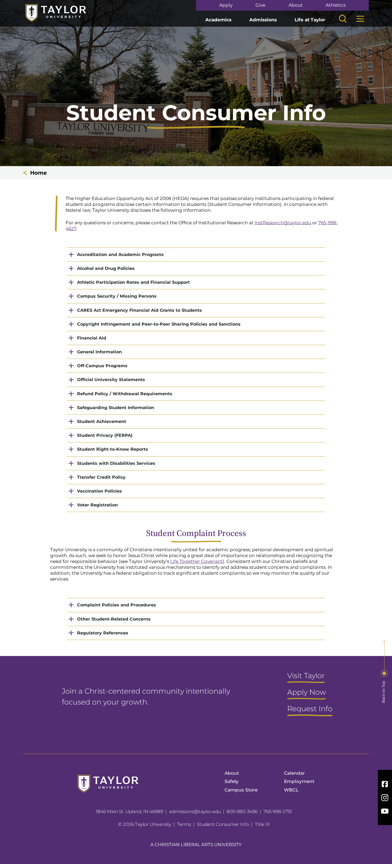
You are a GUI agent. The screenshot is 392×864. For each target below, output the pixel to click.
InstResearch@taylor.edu (282, 222)
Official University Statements (111, 379)
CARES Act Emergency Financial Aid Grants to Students (139, 310)
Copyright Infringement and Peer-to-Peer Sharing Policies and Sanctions (159, 324)
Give (260, 5)
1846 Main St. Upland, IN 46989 (129, 811)
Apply (226, 5)
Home (38, 173)
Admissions (263, 19)
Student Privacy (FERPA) (105, 435)
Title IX (262, 824)
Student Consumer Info (223, 824)
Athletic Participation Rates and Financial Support (133, 282)
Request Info (310, 709)
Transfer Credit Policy (101, 477)
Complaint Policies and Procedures (116, 604)
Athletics (336, 5)
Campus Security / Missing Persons (117, 296)
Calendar (294, 773)
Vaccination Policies (99, 491)
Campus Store (241, 790)
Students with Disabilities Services (116, 463)
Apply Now (306, 693)
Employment (299, 781)
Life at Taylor (310, 19)
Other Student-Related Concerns (114, 619)
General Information (99, 351)
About (296, 5)
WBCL (291, 790)
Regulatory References (102, 632)
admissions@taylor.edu (195, 811)
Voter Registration (97, 504)
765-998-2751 (277, 811)
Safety (232, 781)
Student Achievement (101, 421)
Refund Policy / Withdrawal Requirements (124, 393)
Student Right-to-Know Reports (112, 449)
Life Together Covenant (196, 561)
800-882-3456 (242, 811)
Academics (218, 19)
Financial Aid (91, 338)
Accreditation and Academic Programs (120, 254)
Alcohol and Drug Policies (106, 268)
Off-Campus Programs (102, 365)
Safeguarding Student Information (115, 407)
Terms (184, 824)
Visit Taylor (306, 676)
